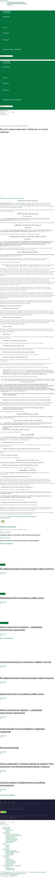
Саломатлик (9, 26)
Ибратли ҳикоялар (11, 22)
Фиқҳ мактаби (10, 37)
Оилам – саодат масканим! (14, 19)
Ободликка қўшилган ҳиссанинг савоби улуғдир (25, 662)
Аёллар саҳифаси (11, 24)
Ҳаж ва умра (9, 48)
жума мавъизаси (21, 516)
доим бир (22, 203)
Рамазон (8, 42)
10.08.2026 (3, 751)
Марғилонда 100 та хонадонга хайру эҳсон (22, 598)
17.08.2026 (3, 634)
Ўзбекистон (9, 14)
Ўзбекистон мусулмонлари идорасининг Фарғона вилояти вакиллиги (23, 816)
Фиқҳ (7, 41)
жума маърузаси (31, 516)
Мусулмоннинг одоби (12, 18)
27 (0, 737)
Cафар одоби (12, 516)
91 (0, 790)
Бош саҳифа (6, 11)
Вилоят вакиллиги (11, 34)
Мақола (8, 50)
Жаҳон (8, 15)
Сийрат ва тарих (10, 46)
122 (1, 753)
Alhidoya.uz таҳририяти (8, 527)
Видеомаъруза (10, 52)
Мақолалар (6, 16)
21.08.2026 (3, 573)
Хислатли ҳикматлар (12, 23)
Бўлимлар (6, 39)
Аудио (8, 31)
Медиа (5, 27)
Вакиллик (6, 33)
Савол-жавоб (9, 44)
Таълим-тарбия (10, 20)
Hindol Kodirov (14, 818)
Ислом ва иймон (11, 45)
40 (1, 635)
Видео (8, 29)
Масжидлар (9, 38)
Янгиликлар (6, 12)
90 (1, 772)
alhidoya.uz (7, 815)
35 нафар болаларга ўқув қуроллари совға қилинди (27, 569)
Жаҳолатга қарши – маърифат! (12, 49)
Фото (7, 30)
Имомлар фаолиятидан (13, 35)
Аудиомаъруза (10, 53)
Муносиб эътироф (9, 747)
